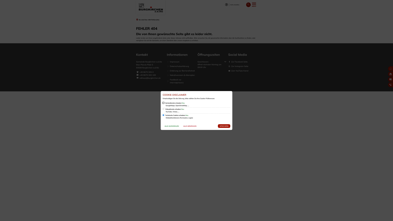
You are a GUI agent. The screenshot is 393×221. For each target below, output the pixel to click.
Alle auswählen (172, 126)
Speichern (224, 126)
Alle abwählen (189, 126)
